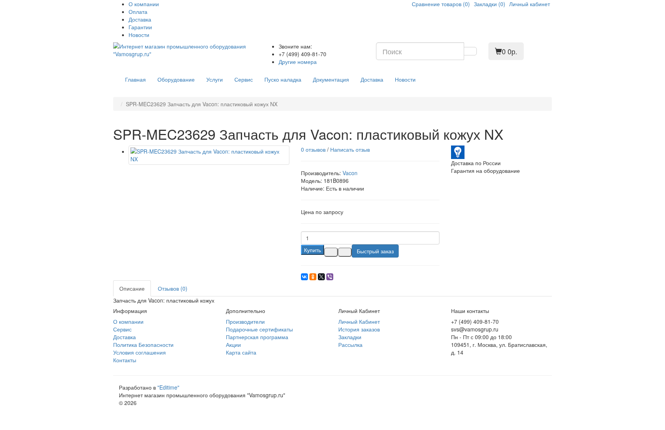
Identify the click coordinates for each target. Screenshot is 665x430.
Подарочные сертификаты (259, 329)
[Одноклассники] (312, 276)
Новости (139, 34)
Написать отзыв (350, 149)
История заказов (359, 329)
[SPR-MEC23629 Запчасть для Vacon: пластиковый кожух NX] (209, 155)
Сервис (243, 79)
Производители (245, 321)
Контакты (124, 360)
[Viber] (329, 276)
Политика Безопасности (143, 344)
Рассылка (350, 344)
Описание (132, 288)
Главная (135, 79)
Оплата (138, 11)
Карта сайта (241, 352)
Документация (331, 79)
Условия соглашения (139, 352)
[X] (321, 276)
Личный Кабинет (359, 321)
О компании (144, 4)
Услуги (214, 79)
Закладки (349, 337)
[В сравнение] (345, 252)
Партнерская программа (257, 337)
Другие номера (298, 61)
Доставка (140, 19)
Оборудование (176, 79)
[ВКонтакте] (304, 276)
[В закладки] (331, 252)
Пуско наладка (282, 79)
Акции (233, 344)
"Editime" (168, 387)
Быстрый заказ (375, 251)
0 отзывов (313, 149)
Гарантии (140, 27)
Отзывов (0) (172, 288)
